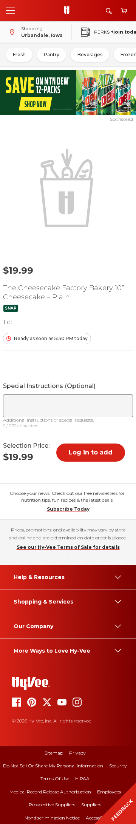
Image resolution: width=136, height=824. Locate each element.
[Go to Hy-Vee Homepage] (68, 10)
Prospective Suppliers (52, 804)
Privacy (77, 753)
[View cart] (124, 11)
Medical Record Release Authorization (50, 792)
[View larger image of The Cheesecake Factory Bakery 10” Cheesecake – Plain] (68, 187)
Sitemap (54, 753)
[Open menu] (10, 10)
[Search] (109, 10)
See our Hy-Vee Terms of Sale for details (68, 547)
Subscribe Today (68, 509)
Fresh (19, 54)
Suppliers (91, 804)
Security (118, 766)
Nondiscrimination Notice (52, 818)
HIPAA (82, 778)
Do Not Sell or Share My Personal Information (53, 766)
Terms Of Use (54, 778)
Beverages (89, 54)
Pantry (51, 54)
